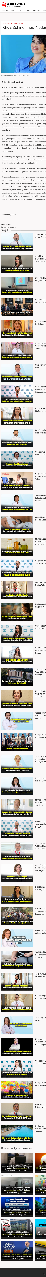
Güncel (13, 10)
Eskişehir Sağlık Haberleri (13, 23)
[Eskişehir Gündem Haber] (13, 5)
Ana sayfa (4, 10)
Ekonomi (36, 10)
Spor (20, 10)
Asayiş (27, 10)
